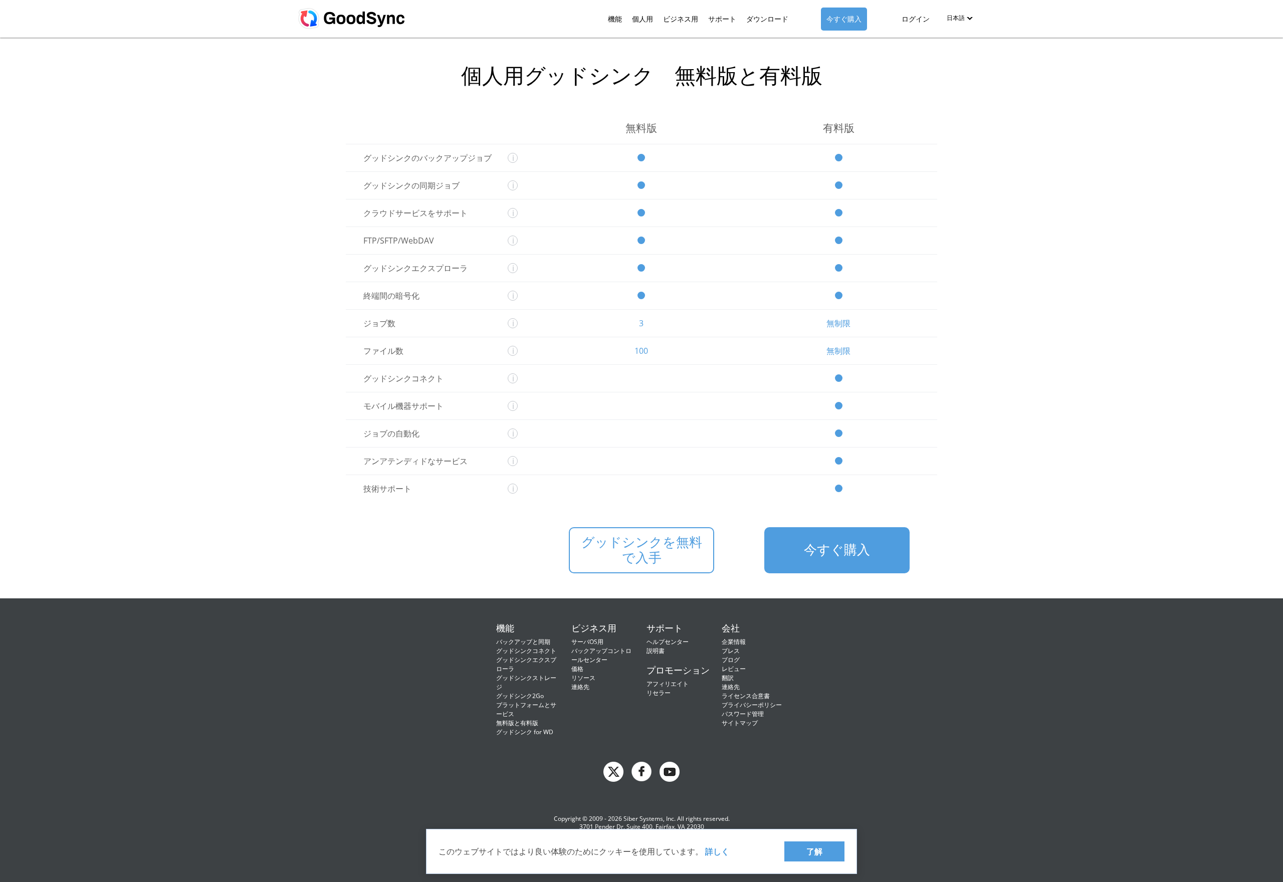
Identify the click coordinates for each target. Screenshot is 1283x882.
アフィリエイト (668, 684)
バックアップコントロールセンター (601, 655)
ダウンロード (767, 19)
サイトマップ (740, 723)
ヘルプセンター (668, 641)
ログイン (916, 19)
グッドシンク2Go (520, 696)
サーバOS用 (587, 641)
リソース (583, 678)
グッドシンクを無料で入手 (641, 550)
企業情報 (734, 641)
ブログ (731, 659)
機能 (615, 19)
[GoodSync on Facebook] (641, 770)
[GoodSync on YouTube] (670, 770)
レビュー (734, 669)
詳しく (717, 851)
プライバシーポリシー (752, 705)
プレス (731, 650)
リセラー (659, 693)
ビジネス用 (680, 19)
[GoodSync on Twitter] (613, 770)
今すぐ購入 (844, 19)
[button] (960, 18)
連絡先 (580, 687)
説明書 (656, 650)
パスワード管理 (743, 714)
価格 (577, 669)
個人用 (642, 19)
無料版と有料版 (517, 723)
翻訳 (728, 678)
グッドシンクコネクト (526, 650)
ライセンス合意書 (746, 696)
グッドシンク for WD (524, 732)
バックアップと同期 (523, 641)
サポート (722, 19)
